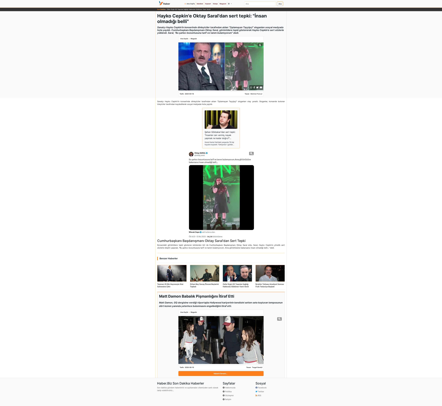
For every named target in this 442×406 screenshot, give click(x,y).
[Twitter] (257, 87)
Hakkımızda (230, 387)
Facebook (262, 387)
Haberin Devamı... (220, 373)
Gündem (200, 4)
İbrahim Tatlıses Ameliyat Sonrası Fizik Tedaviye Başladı (186, 9)
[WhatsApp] (251, 87)
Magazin (223, 4)
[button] (230, 4)
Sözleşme (229, 395)
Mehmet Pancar (256, 94)
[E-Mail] (261, 87)
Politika (228, 391)
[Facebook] (254, 87)
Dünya (215, 4)
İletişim (228, 399)
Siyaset (208, 4)
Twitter (260, 391)
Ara (280, 4)
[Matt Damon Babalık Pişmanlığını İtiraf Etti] (221, 340)
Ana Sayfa (191, 4)
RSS (259, 395)
